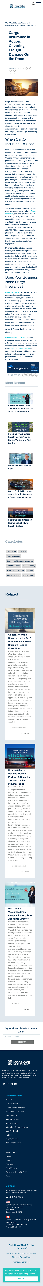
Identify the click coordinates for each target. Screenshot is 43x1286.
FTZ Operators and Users (15, 1111)
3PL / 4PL (9, 1100)
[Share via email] (14, 71)
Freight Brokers (11, 1115)
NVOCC (9, 1135)
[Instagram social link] (16, 1084)
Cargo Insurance (13, 556)
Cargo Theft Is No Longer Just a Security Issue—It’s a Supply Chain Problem (20, 494)
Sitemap (15, 1257)
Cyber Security (29, 566)
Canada (22, 551)
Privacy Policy (25, 1257)
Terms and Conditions (21, 1262)
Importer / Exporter (12, 1119)
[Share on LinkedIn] (10, 71)
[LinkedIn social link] (4, 1084)
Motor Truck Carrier (12, 1131)
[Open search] (32, 4)
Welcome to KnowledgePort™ (16, 1172)
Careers (8, 1160)
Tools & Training (11, 1168)
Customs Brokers (12, 1103)
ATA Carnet (11, 551)
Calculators (10, 1164)
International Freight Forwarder (17, 1127)
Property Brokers (12, 1139)
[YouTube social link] (8, 1084)
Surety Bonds (28, 575)
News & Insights (11, 1152)
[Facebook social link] (12, 1084)
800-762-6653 (16, 1197)
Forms (8, 1176)
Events (30, 570)
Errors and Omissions (15, 570)
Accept (21, 1279)
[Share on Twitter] (29, 68)
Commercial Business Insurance (20, 561)
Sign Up (22, 1042)
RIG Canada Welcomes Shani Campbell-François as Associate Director (20, 408)
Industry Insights (13, 575)
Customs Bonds (13, 566)
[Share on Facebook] (25, 68)
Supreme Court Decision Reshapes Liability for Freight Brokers (20, 523)
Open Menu (38, 4)
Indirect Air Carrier (12, 1123)
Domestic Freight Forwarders (16, 1107)
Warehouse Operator (13, 1143)
